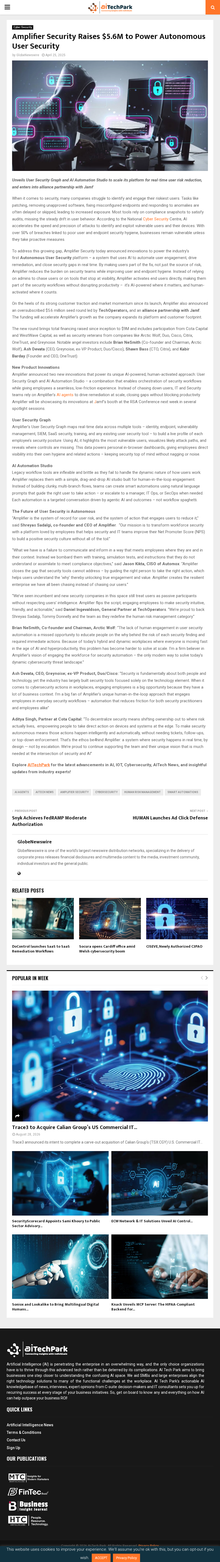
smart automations (182, 792)
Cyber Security (22, 27)
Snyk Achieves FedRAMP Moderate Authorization (49, 821)
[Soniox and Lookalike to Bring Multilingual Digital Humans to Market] (60, 1266)
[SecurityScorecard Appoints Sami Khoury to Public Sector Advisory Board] (60, 1183)
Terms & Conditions (24, 1432)
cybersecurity (106, 792)
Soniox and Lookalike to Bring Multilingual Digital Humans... (55, 1306)
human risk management (142, 792)
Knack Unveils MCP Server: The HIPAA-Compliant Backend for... (153, 1306)
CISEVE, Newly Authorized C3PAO (174, 946)
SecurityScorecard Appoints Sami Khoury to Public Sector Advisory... (56, 1223)
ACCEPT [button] (101, 1558)
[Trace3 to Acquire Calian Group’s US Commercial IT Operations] (110, 1056)
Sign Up (13, 1448)
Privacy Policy (126, 1558)
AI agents (65, 394)
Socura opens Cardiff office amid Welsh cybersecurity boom (107, 948)
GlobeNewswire (27, 55)
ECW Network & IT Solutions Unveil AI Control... (152, 1221)
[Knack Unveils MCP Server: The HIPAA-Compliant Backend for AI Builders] (159, 1266)
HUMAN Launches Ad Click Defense (170, 818)
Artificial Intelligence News (30, 1425)
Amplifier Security (74, 792)
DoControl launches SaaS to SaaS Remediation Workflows (41, 948)
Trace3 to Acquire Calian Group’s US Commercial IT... (74, 1127)
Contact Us (16, 1440)
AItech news (45, 792)
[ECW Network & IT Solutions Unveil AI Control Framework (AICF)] (159, 1183)
